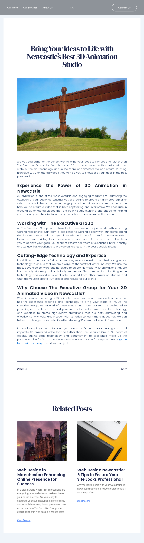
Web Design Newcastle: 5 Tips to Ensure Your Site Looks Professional (101, 474)
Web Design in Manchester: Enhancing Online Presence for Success (41, 477)
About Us (47, 7)
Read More (23, 520)
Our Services (30, 7)
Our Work (12, 7)
